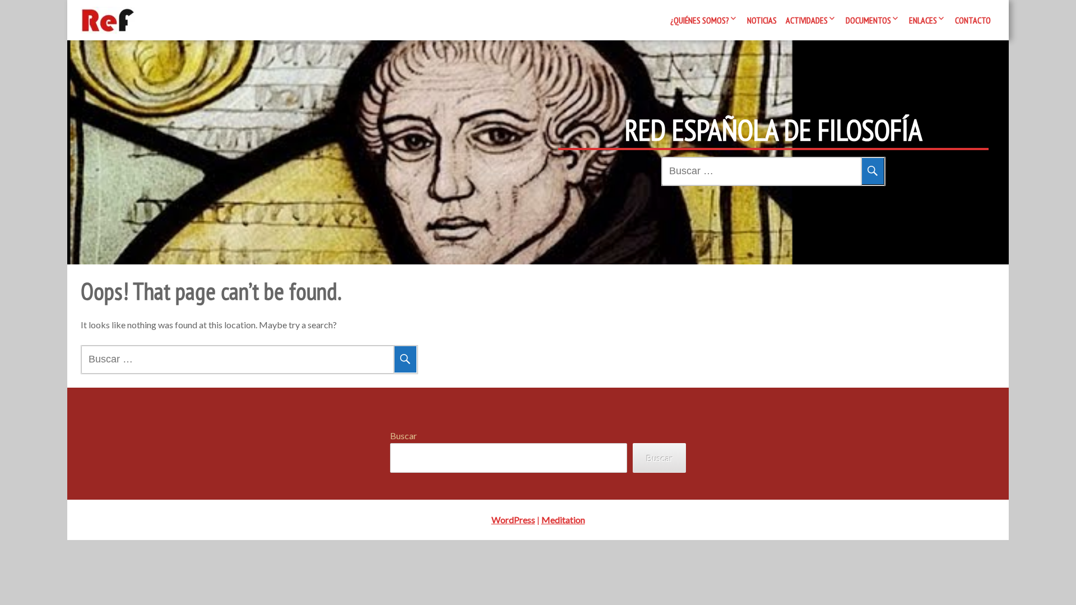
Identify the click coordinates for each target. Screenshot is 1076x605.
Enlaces (923, 20)
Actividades (807, 20)
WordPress (513, 519)
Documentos (868, 20)
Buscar (403, 435)
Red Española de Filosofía (773, 130)
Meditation (563, 519)
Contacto (973, 20)
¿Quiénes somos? (699, 20)
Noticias (762, 20)
